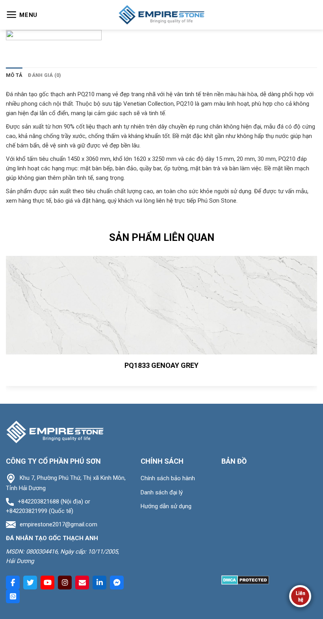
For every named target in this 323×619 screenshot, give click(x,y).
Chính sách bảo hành (168, 478)
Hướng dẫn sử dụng (166, 506)
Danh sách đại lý (162, 492)
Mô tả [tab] (14, 75)
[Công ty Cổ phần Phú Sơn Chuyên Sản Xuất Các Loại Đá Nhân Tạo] (161, 14)
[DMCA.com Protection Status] (245, 580)
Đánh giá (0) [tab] (44, 75)
